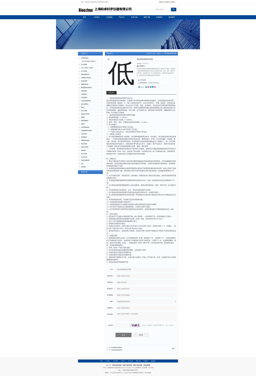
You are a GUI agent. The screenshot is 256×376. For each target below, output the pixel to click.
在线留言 (167, 2)
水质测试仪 (84, 134)
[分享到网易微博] (155, 87)
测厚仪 (83, 124)
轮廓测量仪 (84, 137)
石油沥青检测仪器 (86, 101)
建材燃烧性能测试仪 (86, 87)
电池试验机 (84, 143)
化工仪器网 (148, 372)
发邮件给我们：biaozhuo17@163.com (149, 82)
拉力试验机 (84, 71)
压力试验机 (84, 64)
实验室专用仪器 (85, 114)
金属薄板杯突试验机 (86, 130)
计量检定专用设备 (86, 77)
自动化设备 (84, 157)
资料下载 (138, 361)
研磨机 (83, 117)
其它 (82, 163)
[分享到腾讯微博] (150, 87)
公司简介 (107, 361)
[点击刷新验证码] (135, 325)
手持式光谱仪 (84, 147)
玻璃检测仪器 (84, 84)
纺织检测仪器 (84, 58)
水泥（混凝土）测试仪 (87, 67)
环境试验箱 (84, 97)
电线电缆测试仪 (85, 74)
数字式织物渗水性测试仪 (89, 61)
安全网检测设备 (85, 127)
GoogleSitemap (128, 372)
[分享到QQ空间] (146, 87)
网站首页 (161, 2)
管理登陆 (135, 372)
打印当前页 (143, 80)
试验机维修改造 (85, 160)
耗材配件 (83, 150)
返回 (173, 348)
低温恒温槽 (84, 81)
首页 (154, 53)
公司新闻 (115, 361)
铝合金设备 (84, 153)
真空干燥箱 (84, 110)
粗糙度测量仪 (84, 120)
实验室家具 (84, 91)
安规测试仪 (84, 94)
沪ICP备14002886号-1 (116, 372)
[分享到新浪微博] (148, 87)
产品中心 (158, 53)
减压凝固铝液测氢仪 (116, 347)
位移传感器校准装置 (116, 350)
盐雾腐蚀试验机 (85, 140)
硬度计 (83, 107)
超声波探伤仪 (84, 104)
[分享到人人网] (153, 87)
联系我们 (172, 2)
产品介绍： (111, 92)
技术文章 (130, 361)
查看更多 (83, 167)
